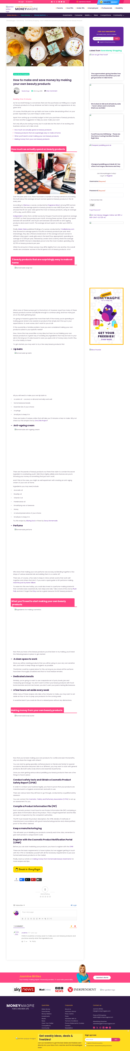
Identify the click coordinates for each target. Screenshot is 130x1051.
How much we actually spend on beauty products (33, 130)
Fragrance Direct (54, 205)
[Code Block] (42, 918)
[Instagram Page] (57, 2)
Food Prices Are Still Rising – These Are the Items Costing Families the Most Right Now (105, 136)
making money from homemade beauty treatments (51, 859)
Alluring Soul (30, 521)
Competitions (105, 15)
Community (117, 15)
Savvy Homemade (50, 521)
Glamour (26, 205)
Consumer (78, 15)
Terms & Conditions (71, 1021)
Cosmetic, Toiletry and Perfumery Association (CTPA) (48, 799)
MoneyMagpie (10, 20)
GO (116, 38)
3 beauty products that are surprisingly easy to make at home (38, 133)
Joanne (24, 933)
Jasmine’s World (70, 1011)
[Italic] (25, 918)
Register (110, 176)
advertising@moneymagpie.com (104, 1023)
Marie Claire (22, 229)
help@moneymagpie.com (101, 1011)
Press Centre (69, 1014)
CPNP (71, 847)
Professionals (107, 8)
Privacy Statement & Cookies (74, 1023)
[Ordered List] (33, 918)
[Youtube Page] (62, 2)
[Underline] (28, 918)
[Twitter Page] (54, 2)
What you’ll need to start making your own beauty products (37, 136)
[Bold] (22, 918)
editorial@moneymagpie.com (103, 1017)
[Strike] (31, 918)
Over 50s (69, 8)
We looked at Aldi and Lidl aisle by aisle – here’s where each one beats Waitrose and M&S (106, 106)
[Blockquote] (39, 918)
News (96, 15)
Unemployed (93, 8)
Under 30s (80, 8)
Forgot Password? (95, 210)
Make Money (12, 15)
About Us (68, 1009)
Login (74, 905)
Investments (67, 15)
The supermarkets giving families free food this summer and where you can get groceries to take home (106, 76)
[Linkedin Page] (59, 2)
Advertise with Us (70, 1018)
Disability (119, 8)
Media (87, 15)
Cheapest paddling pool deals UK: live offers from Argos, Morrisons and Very (105, 165)
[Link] (45, 918)
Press (67, 1016)
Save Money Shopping (32, 20)
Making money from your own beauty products (32, 139)
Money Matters (40, 15)
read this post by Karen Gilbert (24, 583)
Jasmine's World (84, 2)
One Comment (51, 91)
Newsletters (69, 1028)
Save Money (25, 15)
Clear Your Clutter (47, 1023)
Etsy (34, 591)
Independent (18, 216)
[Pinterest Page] (64, 2)
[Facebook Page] (52, 2)
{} (48, 918)
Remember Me (96, 200)
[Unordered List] (36, 918)
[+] (51, 918)
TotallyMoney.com (67, 229)
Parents (60, 8)
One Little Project (41, 421)
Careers (67, 1025)
